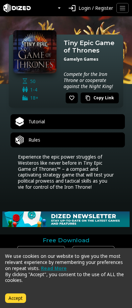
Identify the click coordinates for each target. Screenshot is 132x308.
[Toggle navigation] (122, 8)
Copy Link (99, 98)
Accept (15, 298)
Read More (54, 268)
